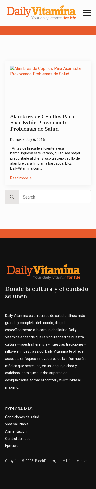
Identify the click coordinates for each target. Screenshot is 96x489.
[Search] (12, 197)
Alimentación (16, 431)
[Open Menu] (87, 13)
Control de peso (17, 438)
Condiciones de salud (22, 417)
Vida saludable (17, 424)
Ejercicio (11, 446)
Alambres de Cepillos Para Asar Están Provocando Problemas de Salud (42, 122)
